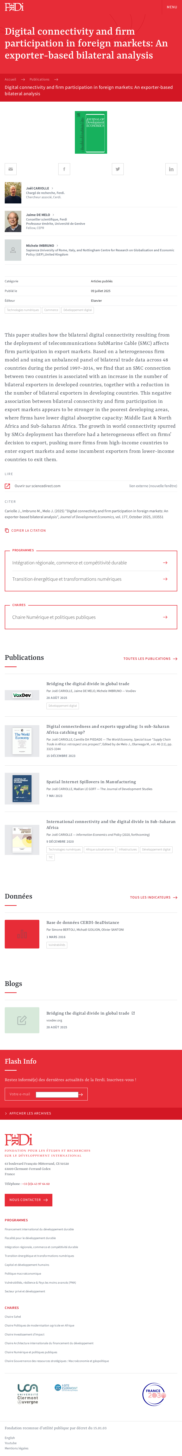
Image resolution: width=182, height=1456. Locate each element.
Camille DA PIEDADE (88, 739)
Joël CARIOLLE (62, 691)
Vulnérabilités (57, 945)
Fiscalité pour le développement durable (30, 1238)
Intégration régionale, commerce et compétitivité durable (69, 562)
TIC (51, 857)
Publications (40, 79)
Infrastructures (128, 849)
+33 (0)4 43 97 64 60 (36, 1184)
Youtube (11, 1443)
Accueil (10, 79)
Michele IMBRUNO (109, 691)
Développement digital (78, 310)
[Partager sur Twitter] (118, 169)
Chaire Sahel (13, 1317)
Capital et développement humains (27, 1265)
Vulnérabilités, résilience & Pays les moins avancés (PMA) (40, 1283)
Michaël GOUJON (88, 929)
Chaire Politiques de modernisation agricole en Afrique (39, 1325)
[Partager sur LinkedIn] (171, 169)
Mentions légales (16, 1448)
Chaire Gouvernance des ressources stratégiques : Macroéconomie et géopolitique (57, 1361)
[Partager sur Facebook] (64, 169)
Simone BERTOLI (63, 929)
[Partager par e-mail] (11, 169)
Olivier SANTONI (112, 929)
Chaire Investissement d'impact (24, 1334)
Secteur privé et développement (25, 1291)
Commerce (51, 310)
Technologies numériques (23, 310)
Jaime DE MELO (84, 691)
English (10, 1438)
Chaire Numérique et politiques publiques (54, 617)
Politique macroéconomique (23, 1274)
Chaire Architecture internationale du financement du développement (49, 1343)
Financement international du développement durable (39, 1229)
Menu (172, 7)
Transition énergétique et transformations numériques (67, 579)
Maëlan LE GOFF (85, 789)
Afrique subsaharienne (100, 849)
